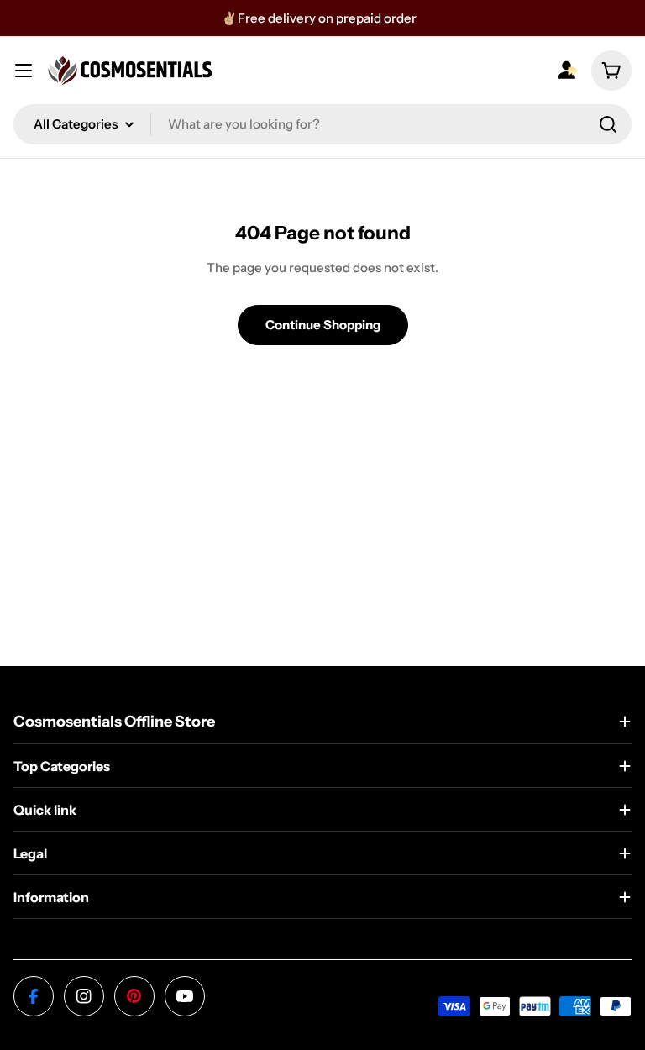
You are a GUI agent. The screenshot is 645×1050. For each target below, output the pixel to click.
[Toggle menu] (23, 70)
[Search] (608, 124)
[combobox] (322, 124)
